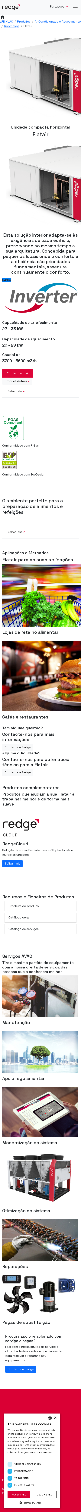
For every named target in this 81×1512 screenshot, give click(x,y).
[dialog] (32, 1461)
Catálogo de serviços (23, 929)
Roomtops (11, 26)
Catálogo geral (18, 917)
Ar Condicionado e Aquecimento (58, 21)
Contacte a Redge (18, 747)
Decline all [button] (44, 1494)
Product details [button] (16, 381)
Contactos (14, 373)
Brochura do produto (23, 906)
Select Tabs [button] (15, 391)
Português (57, 6)
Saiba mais (12, 863)
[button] (32, 1502)
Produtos (24, 21)
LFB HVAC (6, 21)
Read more (14, 1456)
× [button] (55, 1418)
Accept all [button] (19, 1494)
